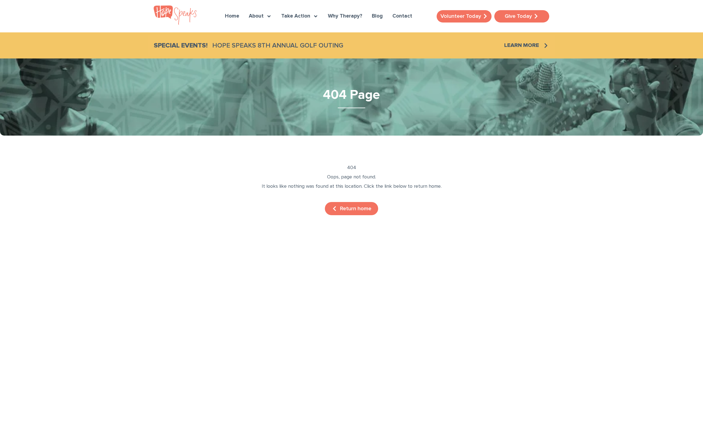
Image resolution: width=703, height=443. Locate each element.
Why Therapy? (345, 16)
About (256, 16)
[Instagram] (175, 367)
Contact (402, 16)
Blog (377, 16)
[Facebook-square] (159, 367)
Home (232, 16)
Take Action (295, 16)
